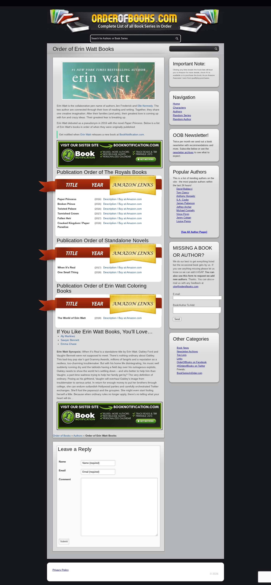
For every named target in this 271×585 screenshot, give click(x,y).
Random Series (182, 115)
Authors (77, 435)
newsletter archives (183, 152)
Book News (183, 347)
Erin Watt (85, 134)
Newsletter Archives (187, 351)
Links (180, 358)
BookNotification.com (131, 134)
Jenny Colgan (183, 217)
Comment (65, 479)
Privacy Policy (61, 569)
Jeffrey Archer (183, 207)
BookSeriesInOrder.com (189, 373)
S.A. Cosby (182, 199)
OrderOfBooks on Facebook (192, 362)
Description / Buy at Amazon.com (122, 199)
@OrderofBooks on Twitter (191, 366)
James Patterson (185, 203)
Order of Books (62, 435)
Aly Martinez (68, 336)
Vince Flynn (182, 214)
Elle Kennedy (145, 105)
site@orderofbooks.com (185, 286)
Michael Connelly (185, 210)
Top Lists (182, 355)
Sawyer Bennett (70, 340)
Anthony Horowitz (185, 196)
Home (176, 103)
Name (62, 461)
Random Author (182, 119)
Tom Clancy (182, 192)
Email (62, 470)
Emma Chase (69, 343)
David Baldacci (184, 189)
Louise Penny (183, 221)
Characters (179, 107)
